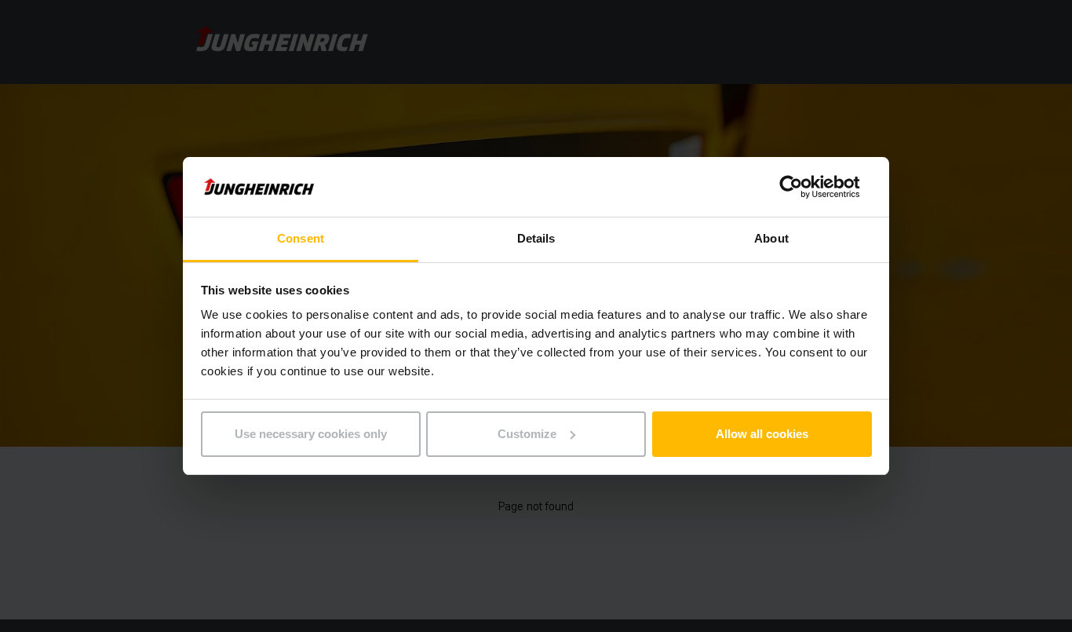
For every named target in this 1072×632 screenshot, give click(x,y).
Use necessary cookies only (311, 433)
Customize (527, 433)
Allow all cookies (762, 433)
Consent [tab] (300, 238)
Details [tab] (536, 238)
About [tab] (771, 238)
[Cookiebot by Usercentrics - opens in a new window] (803, 187)
